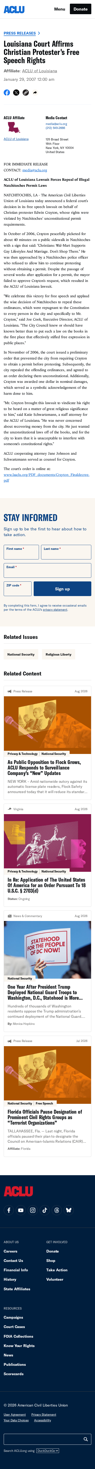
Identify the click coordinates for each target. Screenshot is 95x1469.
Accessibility (42, 1420)
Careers (10, 1251)
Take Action (57, 1270)
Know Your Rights (19, 1345)
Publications (15, 1364)
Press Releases (20, 33)
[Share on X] (16, 94)
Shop (50, 1260)
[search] (85, 1439)
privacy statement (55, 609)
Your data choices (16, 1420)
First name (14, 549)
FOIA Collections (18, 1336)
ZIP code (12, 585)
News (8, 1355)
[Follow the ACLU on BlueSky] (69, 1210)
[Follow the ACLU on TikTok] (45, 1210)
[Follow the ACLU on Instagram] (33, 1210)
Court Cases (14, 1326)
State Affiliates (17, 1289)
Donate (81, 8)
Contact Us (13, 1260)
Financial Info (16, 1270)
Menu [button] (59, 8)
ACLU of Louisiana (39, 70)
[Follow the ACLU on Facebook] (9, 1210)
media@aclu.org (56, 124)
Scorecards (14, 1374)
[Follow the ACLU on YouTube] (21, 1210)
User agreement (15, 1414)
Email (10, 567)
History (10, 1279)
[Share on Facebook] (7, 94)
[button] (26, 93)
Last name (51, 549)
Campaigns (13, 1317)
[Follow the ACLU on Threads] (57, 1210)
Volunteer (54, 1279)
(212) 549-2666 (55, 128)
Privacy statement (43, 1414)
